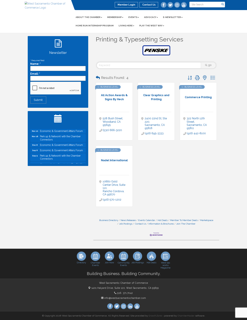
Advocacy (150, 17)
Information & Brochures (161, 223)
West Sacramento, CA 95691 (125, 288)
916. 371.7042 (125, 293)
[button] (98, 78)
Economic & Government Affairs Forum (61, 142)
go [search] (210, 65)
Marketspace (206, 220)
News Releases (128, 220)
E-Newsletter (172, 17)
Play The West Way (150, 25)
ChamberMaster (186, 315)
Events (132, 17)
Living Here (126, 25)
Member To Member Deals (184, 220)
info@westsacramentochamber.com (125, 298)
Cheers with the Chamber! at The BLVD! (61, 161)
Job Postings (125, 223)
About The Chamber (88, 17)
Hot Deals (163, 220)
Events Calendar (146, 220)
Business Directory (108, 220)
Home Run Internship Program (95, 25)
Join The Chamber (185, 223)
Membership (114, 17)
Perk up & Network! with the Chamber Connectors (60, 135)
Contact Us (140, 223)
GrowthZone (155, 315)
